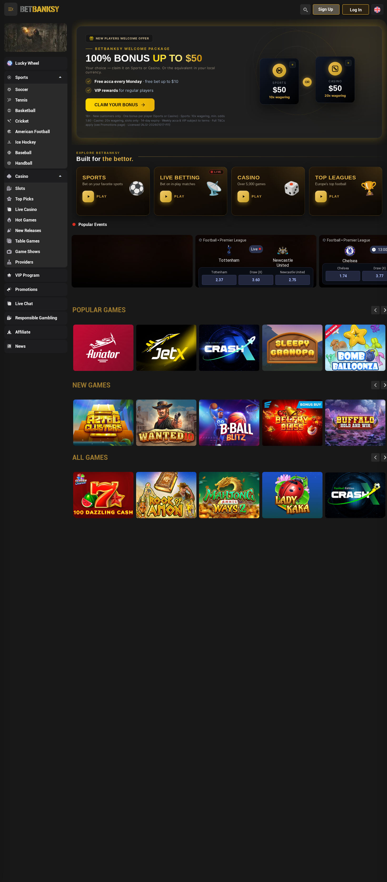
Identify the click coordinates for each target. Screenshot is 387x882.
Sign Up (325, 9)
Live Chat (24, 303)
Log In (356, 9)
